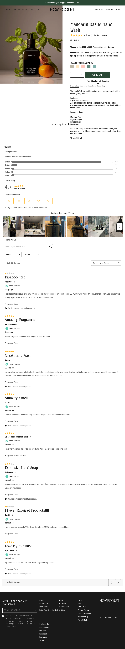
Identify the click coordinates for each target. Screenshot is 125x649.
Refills (35, 9)
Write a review (100, 35)
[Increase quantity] (81, 75)
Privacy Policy (83, 610)
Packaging (101, 86)
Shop (7, 9)
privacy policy (11, 626)
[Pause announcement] (116, 3)
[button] (3, 44)
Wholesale (43, 607)
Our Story (62, 603)
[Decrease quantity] (72, 75)
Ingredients (92, 86)
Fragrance (83, 86)
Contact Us (82, 607)
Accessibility (83, 617)
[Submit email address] (35, 610)
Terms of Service (84, 613)
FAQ (79, 603)
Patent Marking (84, 620)
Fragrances (20, 9)
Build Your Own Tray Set (48, 610)
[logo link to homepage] (62, 9)
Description (74, 86)
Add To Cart (97, 75)
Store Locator (44, 603)
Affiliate (62, 610)
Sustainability (64, 607)
